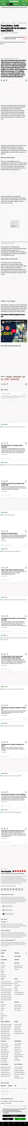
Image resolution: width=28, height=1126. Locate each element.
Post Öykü (8, 1103)
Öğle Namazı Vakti (5, 1031)
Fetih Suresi (17, 1053)
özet (24, 376)
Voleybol (3, 1008)
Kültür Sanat (17, 985)
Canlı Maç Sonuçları (18, 1078)
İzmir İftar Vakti (4, 1058)
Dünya (2, 962)
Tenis (2, 1010)
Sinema (16, 989)
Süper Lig (14, 23)
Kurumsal (3, 1085)
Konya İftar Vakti (4, 1054)
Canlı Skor (16, 1076)
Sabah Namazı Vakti (5, 1029)
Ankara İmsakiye (4, 1047)
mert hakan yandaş (15, 378)
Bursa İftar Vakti (4, 1056)
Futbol (2, 1006)
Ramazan (3, 1041)
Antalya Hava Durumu (6, 1074)
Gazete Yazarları (18, 1006)
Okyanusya (3, 976)
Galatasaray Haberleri (19, 1070)
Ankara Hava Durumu (5, 1069)
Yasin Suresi (17, 1045)
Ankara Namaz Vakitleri (6, 1026)
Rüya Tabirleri (17, 1060)
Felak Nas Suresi (18, 1051)
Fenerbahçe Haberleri (19, 1072)
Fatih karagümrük (17, 376)
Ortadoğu (3, 965)
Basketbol (3, 1005)
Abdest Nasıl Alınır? (18, 1056)
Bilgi (2, 1019)
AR (18, 871)
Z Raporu (6, 1101)
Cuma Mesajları (17, 1044)
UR (24, 871)
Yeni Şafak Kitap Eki (19, 992)
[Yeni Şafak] (14, 1)
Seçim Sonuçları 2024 (6, 981)
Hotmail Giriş (17, 1028)
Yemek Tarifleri (17, 1026)
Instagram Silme (18, 1031)
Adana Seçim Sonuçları (6, 994)
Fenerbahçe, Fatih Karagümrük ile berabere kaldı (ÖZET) (22, 23)
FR (20, 871)
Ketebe (10, 1101)
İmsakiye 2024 (4, 1044)
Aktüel (15, 983)
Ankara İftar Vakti (5, 1053)
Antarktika (3, 974)
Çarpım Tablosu (18, 1029)
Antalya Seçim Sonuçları (6, 998)
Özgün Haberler (18, 1024)
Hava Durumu (4, 1064)
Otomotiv (16, 969)
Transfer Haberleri (18, 1067)
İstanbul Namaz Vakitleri (6, 1024)
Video (2, 956)
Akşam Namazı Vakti (5, 1035)
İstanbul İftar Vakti (5, 1051)
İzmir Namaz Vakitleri (5, 1028)
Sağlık (15, 987)
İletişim (10, 1085)
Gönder (24, 393)
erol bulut (7, 378)
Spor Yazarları (17, 1008)
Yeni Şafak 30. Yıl (18, 981)
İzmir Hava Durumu (5, 1070)
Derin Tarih (16, 1101)
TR (13, 871)
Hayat (16, 978)
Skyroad (22, 1101)
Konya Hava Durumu (5, 1076)
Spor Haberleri (18, 1064)
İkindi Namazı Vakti (5, 1033)
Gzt (2, 1101)
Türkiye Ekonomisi (18, 965)
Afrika (2, 973)
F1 (1, 1012)
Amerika (3, 971)
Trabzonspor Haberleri (19, 1074)
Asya (2, 969)
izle (2, 378)
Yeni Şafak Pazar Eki (19, 994)
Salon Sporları (4, 1015)
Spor (8, 23)
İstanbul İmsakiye (5, 1045)
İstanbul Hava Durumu (6, 1067)
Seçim (2, 978)
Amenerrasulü (17, 1047)
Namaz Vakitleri (5, 1021)
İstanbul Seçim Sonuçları (6, 989)
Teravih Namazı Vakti (5, 1038)
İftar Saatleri (4, 1060)
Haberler (16, 959)
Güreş (2, 1014)
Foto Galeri (17, 956)
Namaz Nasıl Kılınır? (18, 1054)
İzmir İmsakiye (4, 1049)
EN (15, 871)
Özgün (16, 1021)
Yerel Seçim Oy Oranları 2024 (6, 986)
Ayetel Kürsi (17, 1049)
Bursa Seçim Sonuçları (6, 996)
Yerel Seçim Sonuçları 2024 (7, 983)
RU (22, 871)
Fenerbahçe (9, 376)
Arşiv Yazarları (17, 1010)
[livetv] (23, 1)
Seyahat (16, 990)
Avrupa (2, 967)
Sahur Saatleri (4, 1062)
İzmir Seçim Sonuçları (6, 992)
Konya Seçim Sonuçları (6, 999)
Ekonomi (16, 962)
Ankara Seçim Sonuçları (6, 990)
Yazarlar (16, 1002)
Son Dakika (4, 959)
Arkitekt (3, 1103)
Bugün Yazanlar (17, 1005)
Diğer (2, 1017)
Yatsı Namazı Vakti (5, 1037)
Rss (15, 1085)
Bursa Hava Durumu (5, 1072)
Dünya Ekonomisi (18, 967)
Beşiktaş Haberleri (18, 1069)
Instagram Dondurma (19, 1033)
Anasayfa (3, 23)
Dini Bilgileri (17, 1041)
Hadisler (16, 1058)
